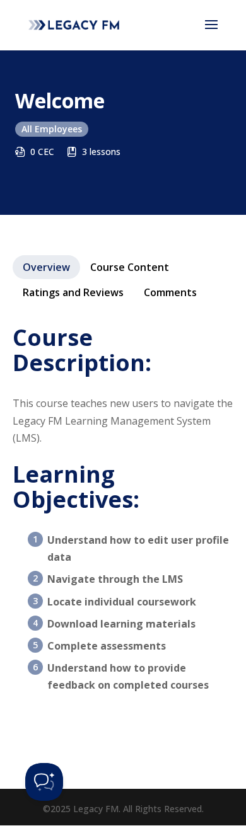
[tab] (46, 267)
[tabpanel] (123, 516)
